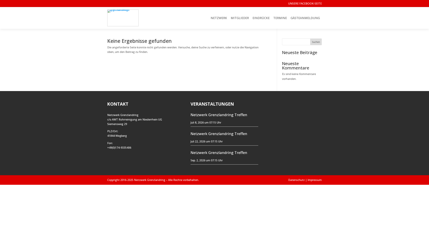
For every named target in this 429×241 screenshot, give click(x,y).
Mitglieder (240, 18)
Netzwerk (219, 18)
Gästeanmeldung (305, 18)
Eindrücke (261, 18)
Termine (280, 18)
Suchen (316, 42)
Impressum (315, 180)
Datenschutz (296, 180)
